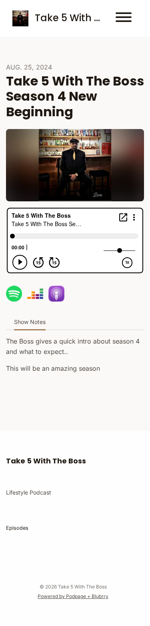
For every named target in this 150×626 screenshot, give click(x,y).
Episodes (17, 528)
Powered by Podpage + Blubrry (73, 596)
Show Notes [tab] (30, 321)
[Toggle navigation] (124, 18)
